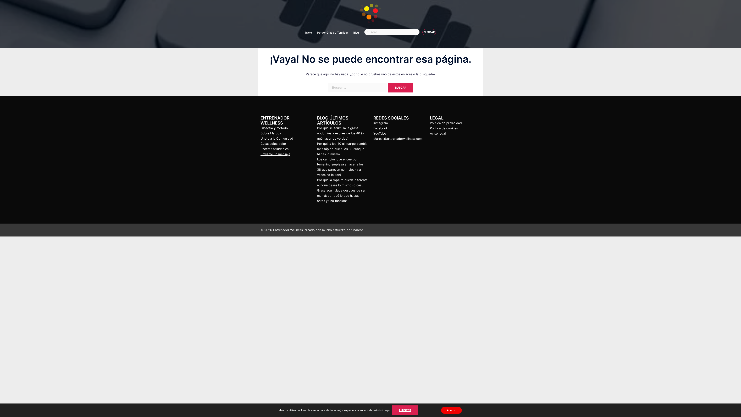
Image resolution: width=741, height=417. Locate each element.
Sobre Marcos (271, 133)
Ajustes (405, 410)
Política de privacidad (446, 123)
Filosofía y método (274, 128)
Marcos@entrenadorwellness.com (398, 139)
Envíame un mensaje (275, 154)
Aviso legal (438, 133)
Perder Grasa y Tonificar (332, 32)
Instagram (380, 123)
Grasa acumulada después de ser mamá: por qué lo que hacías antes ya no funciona (341, 195)
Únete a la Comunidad (277, 138)
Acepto (451, 410)
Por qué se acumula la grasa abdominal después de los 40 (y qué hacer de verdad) (340, 133)
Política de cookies (444, 128)
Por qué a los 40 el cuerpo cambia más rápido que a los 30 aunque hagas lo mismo (342, 149)
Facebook (380, 128)
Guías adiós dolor (273, 144)
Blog (356, 32)
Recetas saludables (274, 149)
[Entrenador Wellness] (370, 15)
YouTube (379, 133)
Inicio (308, 32)
